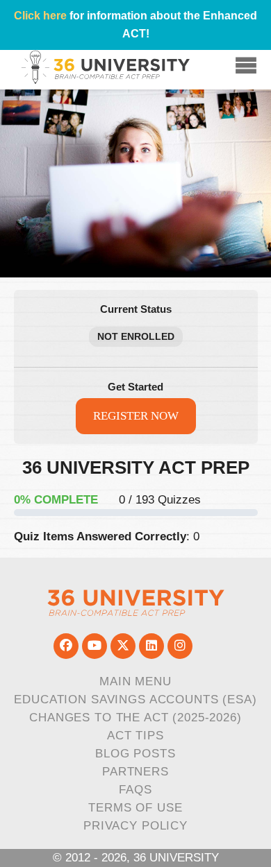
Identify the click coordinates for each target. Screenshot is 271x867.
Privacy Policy (135, 825)
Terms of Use (135, 807)
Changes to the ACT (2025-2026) (135, 717)
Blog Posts (135, 753)
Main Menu (135, 681)
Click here (40, 16)
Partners (135, 771)
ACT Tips (135, 735)
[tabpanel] (136, 503)
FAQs (135, 789)
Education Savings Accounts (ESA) (135, 699)
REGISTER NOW (136, 415)
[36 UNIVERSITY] (136, 602)
